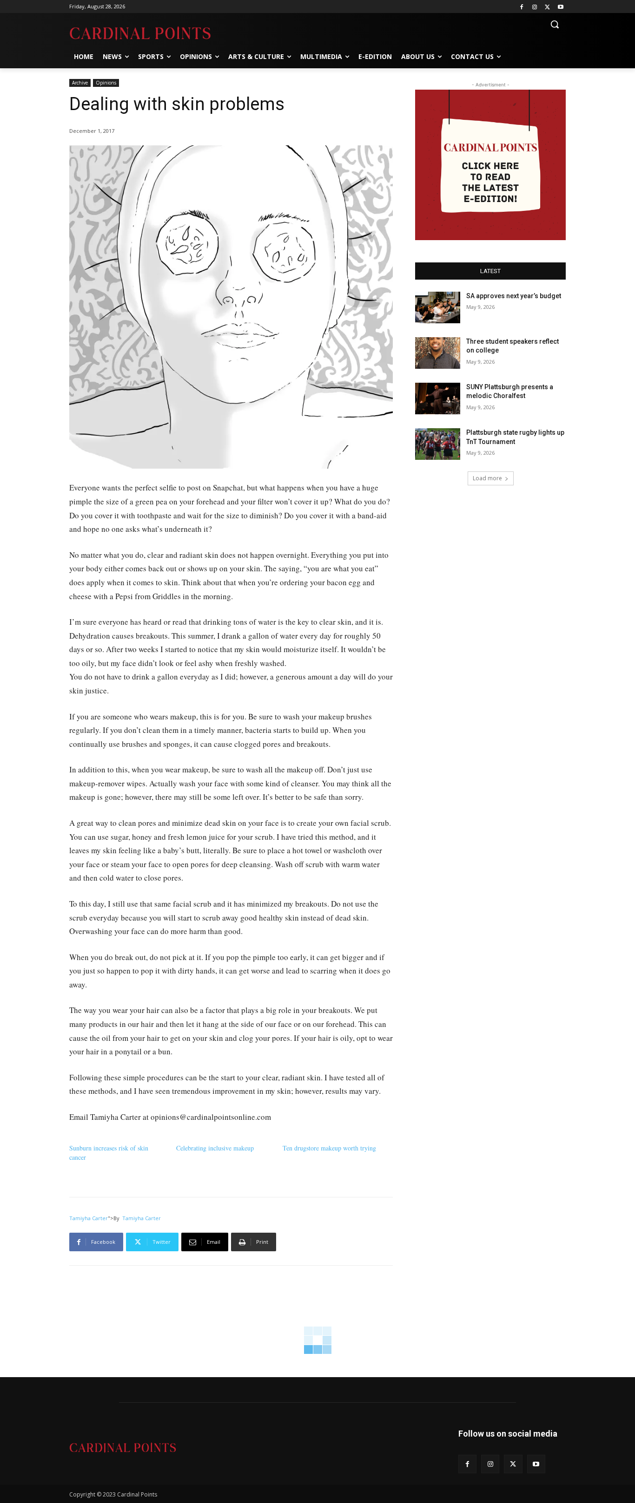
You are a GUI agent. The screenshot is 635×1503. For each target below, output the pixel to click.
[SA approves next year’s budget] (437, 307)
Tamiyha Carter (88, 1218)
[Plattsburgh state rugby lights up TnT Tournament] (437, 444)
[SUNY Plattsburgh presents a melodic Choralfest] (437, 398)
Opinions (106, 82)
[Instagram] (534, 6)
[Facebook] (521, 6)
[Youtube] (560, 6)
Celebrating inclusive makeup (215, 1148)
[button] (554, 24)
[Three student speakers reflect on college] (437, 353)
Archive (80, 82)
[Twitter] (547, 6)
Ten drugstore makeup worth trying (329, 1148)
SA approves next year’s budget (514, 296)
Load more (487, 478)
